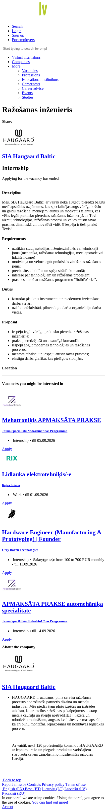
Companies (21, 62)
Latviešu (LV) (75, 789)
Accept (7, 807)
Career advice (33, 88)
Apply (7, 449)
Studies (27, 97)
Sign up (18, 35)
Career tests (31, 84)
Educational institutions (40, 79)
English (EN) (13, 789)
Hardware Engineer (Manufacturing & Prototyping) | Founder (52, 535)
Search (17, 26)
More (16, 66)
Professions (31, 75)
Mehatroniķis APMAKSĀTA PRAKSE (51, 420)
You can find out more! (50, 802)
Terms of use (75, 784)
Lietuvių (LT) (52, 789)
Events (27, 93)
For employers (23, 40)
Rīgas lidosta (11, 485)
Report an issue (14, 784)
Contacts (34, 784)
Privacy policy (53, 784)
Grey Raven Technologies (20, 550)
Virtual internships (26, 57)
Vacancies (30, 70)
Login (16, 31)
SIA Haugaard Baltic (28, 156)
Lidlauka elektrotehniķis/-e (36, 474)
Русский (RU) (13, 793)
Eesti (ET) (33, 789)
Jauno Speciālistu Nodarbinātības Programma (34, 431)
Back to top (11, 780)
